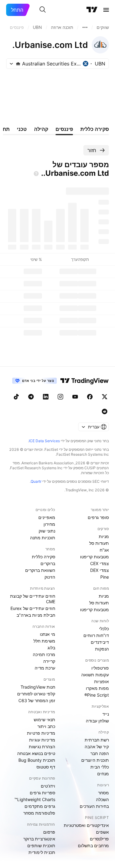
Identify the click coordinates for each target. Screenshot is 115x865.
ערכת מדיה (45, 667)
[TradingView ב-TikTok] (16, 396)
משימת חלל (44, 640)
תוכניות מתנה (42, 537)
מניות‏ (104, 536)
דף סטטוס (45, 766)
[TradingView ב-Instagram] (60, 396)
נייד (105, 714)
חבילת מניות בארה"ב (36, 615)
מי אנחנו (47, 634)
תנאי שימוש (44, 719)
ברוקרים (47, 563)
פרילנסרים (99, 838)
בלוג (51, 647)
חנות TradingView (38, 687)
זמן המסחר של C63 (36, 700)
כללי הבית (99, 766)
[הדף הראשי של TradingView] (92, 10)
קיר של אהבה (97, 746)
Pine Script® (96, 695)
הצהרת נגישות (42, 746)
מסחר (103, 792)
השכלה (102, 799)
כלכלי (104, 628)
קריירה (49, 661)
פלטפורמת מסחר (39, 813)
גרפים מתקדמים (40, 806)
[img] (18, 63)
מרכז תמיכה (44, 654)
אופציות (101, 681)
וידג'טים (48, 785)
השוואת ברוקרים (40, 570)
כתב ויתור (46, 726)
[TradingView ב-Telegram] (31, 396)
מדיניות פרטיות (41, 733)
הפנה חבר (99, 753)
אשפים (102, 832)
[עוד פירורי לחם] (85, 27)
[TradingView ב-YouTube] (75, 396)
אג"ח (104, 549)
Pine (104, 577)
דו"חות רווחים (96, 635)
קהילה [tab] (41, 129)
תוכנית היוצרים (95, 760)
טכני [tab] (22, 129)
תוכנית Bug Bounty (36, 760)
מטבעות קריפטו (94, 556)
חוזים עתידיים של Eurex (32, 608)
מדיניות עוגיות (42, 739)
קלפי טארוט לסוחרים (36, 693)
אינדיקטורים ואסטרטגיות (86, 825)
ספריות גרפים (42, 792)
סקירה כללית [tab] (94, 129)
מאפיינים (46, 517)
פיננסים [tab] (64, 129)
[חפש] (42, 10)
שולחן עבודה (97, 720)
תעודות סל (99, 543)
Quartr (36, 481)
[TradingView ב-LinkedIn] (45, 396)
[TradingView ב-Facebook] (90, 396)
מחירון (49, 524)
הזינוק (49, 577)
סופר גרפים (98, 517)
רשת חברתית (97, 739)
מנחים (103, 773)
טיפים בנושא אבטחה (36, 753)
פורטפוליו (100, 667)
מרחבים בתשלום (93, 845)
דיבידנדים (100, 642)
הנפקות (102, 648)
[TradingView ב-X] (104, 396)
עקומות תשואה (95, 674)
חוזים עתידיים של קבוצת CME (32, 598)
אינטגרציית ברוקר (39, 838)
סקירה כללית (43, 556)
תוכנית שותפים (41, 845)
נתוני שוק (47, 530)
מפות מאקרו (97, 688)
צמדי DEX (99, 570)
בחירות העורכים (94, 806)
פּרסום (49, 832)
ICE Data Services (44, 440)
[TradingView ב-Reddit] (104, 411)
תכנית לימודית (42, 852)
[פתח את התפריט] (106, 10)
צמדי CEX (99, 563)
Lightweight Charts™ (34, 799)
